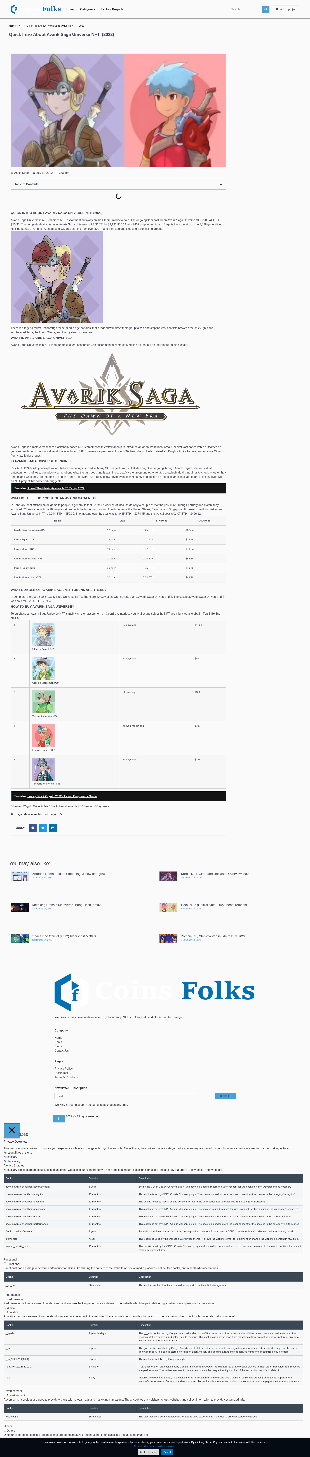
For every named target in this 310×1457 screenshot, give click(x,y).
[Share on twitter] (43, 828)
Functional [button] (10, 1259)
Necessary (13, 1161)
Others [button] (8, 1426)
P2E (61, 814)
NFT (21, 25)
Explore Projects (112, 9)
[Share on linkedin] (53, 828)
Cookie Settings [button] (148, 1452)
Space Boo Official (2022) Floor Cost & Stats (64, 936)
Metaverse (30, 814)
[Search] (265, 9)
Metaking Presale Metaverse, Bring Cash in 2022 (67, 905)
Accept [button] (167, 1452)
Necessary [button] (10, 1156)
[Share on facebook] (33, 828)
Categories (87, 9)
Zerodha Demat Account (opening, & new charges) (68, 874)
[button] (286, 9)
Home (70, 9)
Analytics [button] (9, 1307)
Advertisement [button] (13, 1390)
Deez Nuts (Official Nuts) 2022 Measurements (214, 905)
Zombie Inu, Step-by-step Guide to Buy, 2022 (213, 936)
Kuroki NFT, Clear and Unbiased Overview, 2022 (215, 874)
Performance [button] (12, 1294)
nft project (51, 814)
